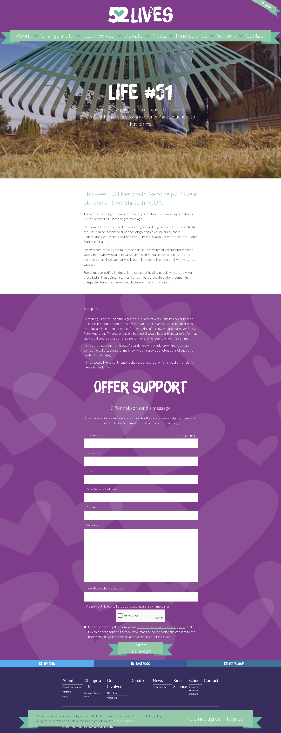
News (159, 35)
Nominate (112, 697)
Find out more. (124, 721)
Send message (140, 648)
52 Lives (140, 15)
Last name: (93, 453)
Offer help (112, 693)
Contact (255, 35)
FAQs (65, 696)
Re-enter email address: (102, 489)
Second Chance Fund (92, 695)
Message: (92, 525)
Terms (85, 726)
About (23, 35)
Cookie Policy (106, 726)
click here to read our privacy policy (161, 627)
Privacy (94, 726)
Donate (133, 35)
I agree (235, 718)
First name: (93, 435)
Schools (226, 35)
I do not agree (204, 718)
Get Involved (98, 35)
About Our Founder (72, 687)
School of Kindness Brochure (193, 690)
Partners (66, 691)
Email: (90, 471)
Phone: (91, 507)
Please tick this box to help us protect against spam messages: (128, 606)
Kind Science (191, 35)
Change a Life (57, 35)
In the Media (159, 687)
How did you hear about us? (105, 588)
